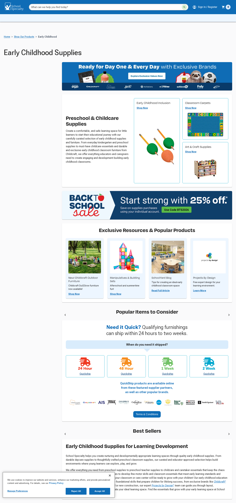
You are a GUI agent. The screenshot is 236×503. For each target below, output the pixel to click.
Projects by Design (163, 485)
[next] (229, 315)
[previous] (65, 315)
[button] (204, 7)
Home (7, 36)
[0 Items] (223, 7)
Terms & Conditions (147, 414)
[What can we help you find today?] (184, 7)
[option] (97, 315)
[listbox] (147, 315)
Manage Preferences (17, 491)
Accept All (100, 491)
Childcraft (220, 481)
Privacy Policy (56, 483)
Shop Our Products (24, 36)
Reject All (76, 491)
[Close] (109, 475)
